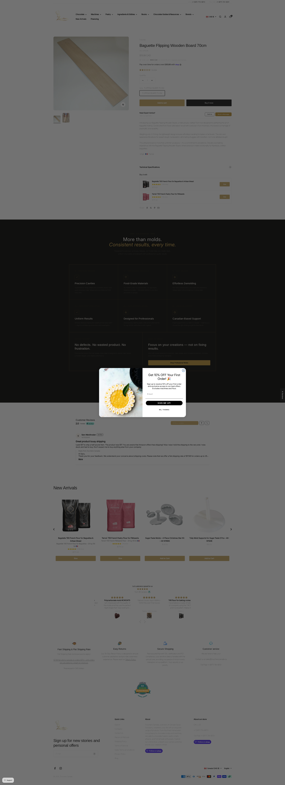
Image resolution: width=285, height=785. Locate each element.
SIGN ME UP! (164, 403)
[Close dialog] (183, 370)
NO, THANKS (164, 410)
